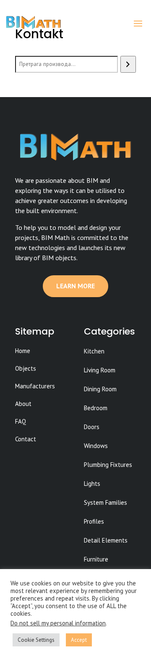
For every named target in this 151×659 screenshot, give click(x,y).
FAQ (20, 421)
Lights (92, 484)
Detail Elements (106, 540)
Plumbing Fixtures (108, 465)
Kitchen (94, 351)
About (23, 404)
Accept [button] (79, 639)
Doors (91, 427)
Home (22, 351)
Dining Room (100, 389)
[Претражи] (128, 64)
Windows (96, 446)
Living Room (99, 370)
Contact (25, 439)
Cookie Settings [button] (36, 639)
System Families (105, 502)
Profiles (94, 521)
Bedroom (95, 408)
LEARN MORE (75, 286)
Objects (25, 368)
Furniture (96, 559)
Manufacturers (35, 386)
